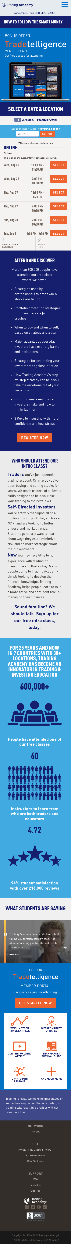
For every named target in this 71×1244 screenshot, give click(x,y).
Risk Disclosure (35, 1161)
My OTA (36, 1132)
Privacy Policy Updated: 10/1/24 (35, 1150)
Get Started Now (35, 1003)
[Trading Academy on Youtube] (39, 1207)
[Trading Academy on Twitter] (32, 1207)
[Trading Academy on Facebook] (26, 1207)
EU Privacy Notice (35, 1155)
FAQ (35, 1179)
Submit (47, 134)
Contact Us (35, 1185)
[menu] (65, 5)
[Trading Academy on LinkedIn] (45, 1207)
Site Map (35, 1191)
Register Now (34, 438)
